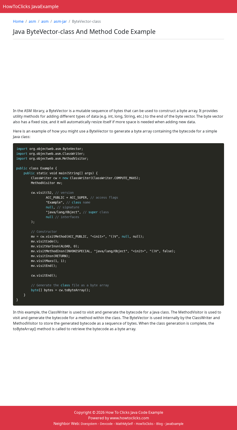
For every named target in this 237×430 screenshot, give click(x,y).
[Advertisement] (118, 75)
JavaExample (175, 424)
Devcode (106, 424)
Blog (159, 424)
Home (18, 21)
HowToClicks (144, 424)
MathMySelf (124, 424)
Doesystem (89, 424)
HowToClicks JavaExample (31, 6)
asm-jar (60, 21)
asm (32, 21)
